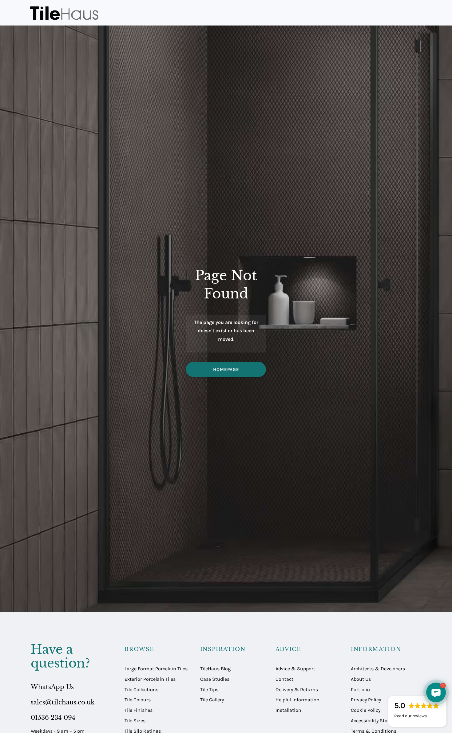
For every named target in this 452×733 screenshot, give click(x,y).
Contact (284, 679)
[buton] (65, 12)
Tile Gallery (212, 700)
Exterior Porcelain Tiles (150, 679)
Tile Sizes (135, 720)
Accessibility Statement (377, 720)
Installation (288, 710)
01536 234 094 (53, 717)
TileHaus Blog (215, 669)
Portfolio (360, 689)
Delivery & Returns (297, 689)
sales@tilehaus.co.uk (62, 702)
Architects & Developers (378, 669)
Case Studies (214, 679)
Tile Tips (209, 689)
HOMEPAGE (226, 369)
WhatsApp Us (52, 687)
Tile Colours (138, 700)
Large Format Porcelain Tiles (156, 669)
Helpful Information (297, 700)
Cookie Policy (365, 710)
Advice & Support (295, 669)
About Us (361, 679)
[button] (436, 692)
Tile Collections (141, 689)
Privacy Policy (366, 700)
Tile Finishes (139, 710)
